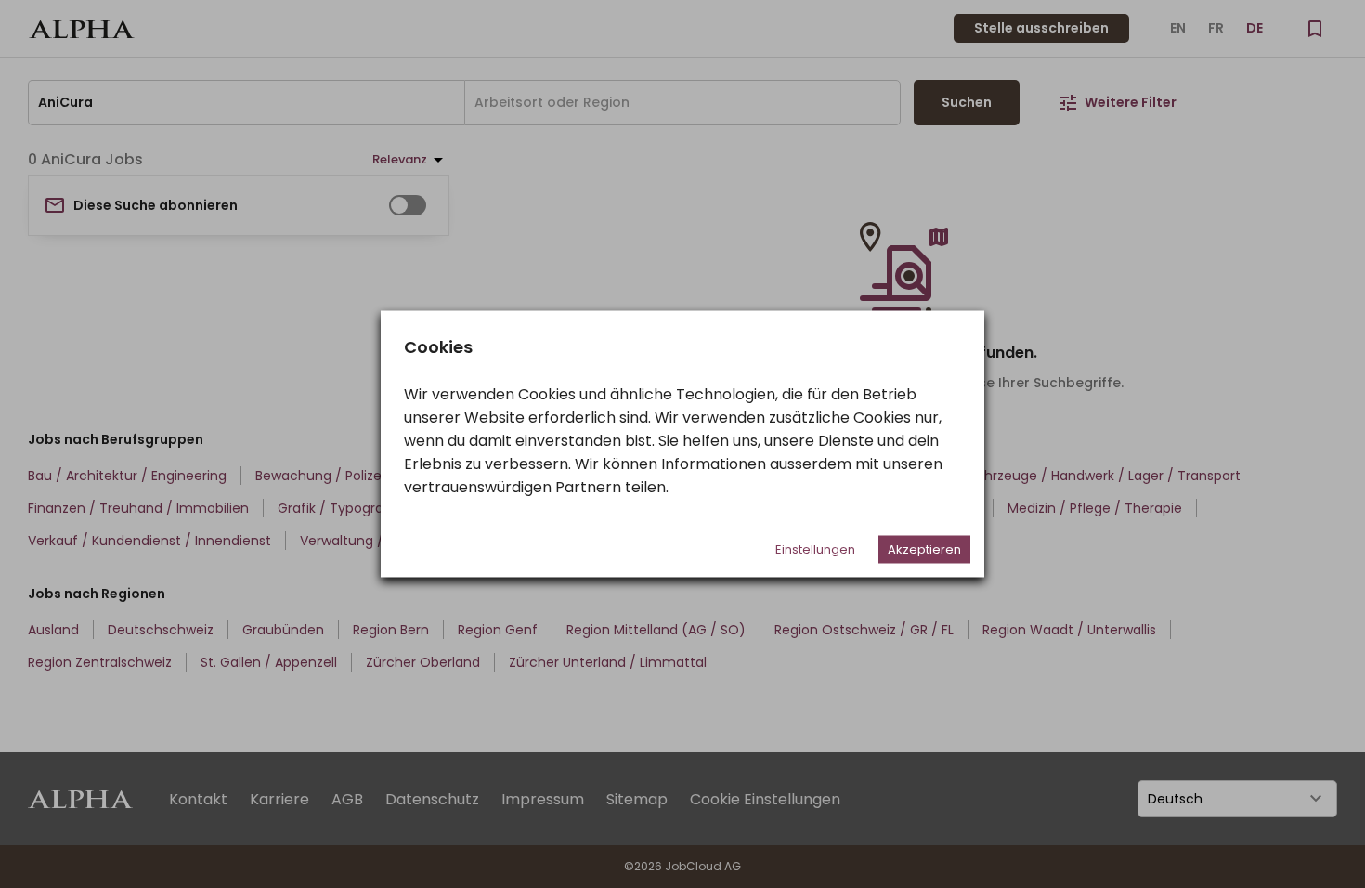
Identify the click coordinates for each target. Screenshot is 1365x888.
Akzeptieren (924, 549)
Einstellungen (815, 549)
